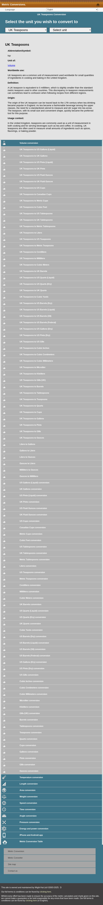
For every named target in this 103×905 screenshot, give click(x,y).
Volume (11, 65)
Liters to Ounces (27, 457)
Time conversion (28, 809)
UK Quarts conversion (30, 624)
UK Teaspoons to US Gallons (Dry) (36, 329)
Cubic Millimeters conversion (33, 694)
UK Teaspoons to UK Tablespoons (36, 220)
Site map (12, 864)
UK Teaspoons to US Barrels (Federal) (38, 322)
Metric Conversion (16, 851)
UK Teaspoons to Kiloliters (32, 374)
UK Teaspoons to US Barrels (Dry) (36, 303)
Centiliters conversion (30, 585)
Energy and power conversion (34, 829)
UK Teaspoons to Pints (31, 425)
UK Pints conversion (29, 502)
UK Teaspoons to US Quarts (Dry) (36, 284)
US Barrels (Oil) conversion (32, 649)
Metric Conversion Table (31, 841)
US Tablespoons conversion (33, 547)
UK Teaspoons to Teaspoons (33, 399)
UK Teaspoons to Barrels (32, 386)
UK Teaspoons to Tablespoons (34, 393)
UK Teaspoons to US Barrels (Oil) (35, 316)
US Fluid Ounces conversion (33, 508)
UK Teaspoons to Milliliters (32, 258)
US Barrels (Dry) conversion (33, 636)
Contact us (12, 871)
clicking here (45, 892)
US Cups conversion (29, 521)
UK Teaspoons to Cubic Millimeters (36, 361)
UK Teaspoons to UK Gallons (33, 156)
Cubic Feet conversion (30, 540)
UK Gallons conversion (31, 489)
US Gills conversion (29, 675)
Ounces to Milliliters (29, 476)
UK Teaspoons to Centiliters (33, 252)
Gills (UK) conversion (30, 713)
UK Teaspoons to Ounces (32, 438)
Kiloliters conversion (29, 707)
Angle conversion (28, 816)
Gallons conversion (29, 752)
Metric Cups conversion (31, 534)
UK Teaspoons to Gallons (32, 419)
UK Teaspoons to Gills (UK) (33, 380)
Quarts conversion (28, 739)
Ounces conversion (29, 771)
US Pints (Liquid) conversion (33, 495)
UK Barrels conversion (30, 604)
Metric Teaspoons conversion (34, 579)
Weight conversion (29, 797)
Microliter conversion (30, 700)
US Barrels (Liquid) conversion (34, 643)
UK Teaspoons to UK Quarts (33, 290)
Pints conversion (28, 758)
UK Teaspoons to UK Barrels (33, 271)
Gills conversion (27, 765)
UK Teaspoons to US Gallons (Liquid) (37, 149)
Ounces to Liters (27, 463)
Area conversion (27, 790)
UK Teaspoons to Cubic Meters (34, 265)
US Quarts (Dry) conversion (33, 617)
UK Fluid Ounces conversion (33, 515)
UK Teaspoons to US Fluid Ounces (36, 175)
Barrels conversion (29, 720)
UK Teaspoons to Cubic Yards (34, 297)
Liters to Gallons (27, 444)
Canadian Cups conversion (33, 527)
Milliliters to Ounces (29, 470)
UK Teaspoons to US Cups (32, 188)
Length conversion (29, 784)
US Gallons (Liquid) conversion (34, 483)
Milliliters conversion (29, 592)
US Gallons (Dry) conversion (33, 662)
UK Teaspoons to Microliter (32, 367)
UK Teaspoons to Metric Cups (34, 201)
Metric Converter (15, 858)
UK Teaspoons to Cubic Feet (33, 207)
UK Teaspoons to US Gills (32, 342)
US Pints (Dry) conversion (32, 668)
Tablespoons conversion (31, 726)
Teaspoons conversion (31, 732)
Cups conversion (28, 745)
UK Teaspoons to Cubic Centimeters (37, 354)
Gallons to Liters (27, 451)
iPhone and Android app (31, 835)
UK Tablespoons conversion (33, 553)
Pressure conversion (30, 822)
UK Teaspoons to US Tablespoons (36, 213)
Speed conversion (28, 803)
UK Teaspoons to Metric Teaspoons (37, 245)
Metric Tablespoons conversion (35, 559)
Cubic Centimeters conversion (34, 688)
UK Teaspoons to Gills (30, 431)
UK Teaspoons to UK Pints (32, 169)
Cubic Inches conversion (31, 681)
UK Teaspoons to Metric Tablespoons (37, 226)
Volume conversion (29, 143)
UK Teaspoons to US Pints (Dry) (35, 335)
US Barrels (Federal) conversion (35, 656)
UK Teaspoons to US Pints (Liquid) (36, 162)
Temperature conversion (31, 777)
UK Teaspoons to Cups (31, 412)
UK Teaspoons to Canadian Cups (36, 194)
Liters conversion (28, 566)
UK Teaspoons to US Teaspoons (35, 239)
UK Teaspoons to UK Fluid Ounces (36, 181)
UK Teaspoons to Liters (31, 233)
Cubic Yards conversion (31, 630)
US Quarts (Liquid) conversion (34, 611)
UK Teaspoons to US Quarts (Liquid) (37, 278)
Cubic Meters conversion (31, 598)
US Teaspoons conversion (32, 572)
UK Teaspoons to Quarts (31, 406)
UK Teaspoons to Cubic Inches (34, 348)
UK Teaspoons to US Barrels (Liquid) (37, 310)
